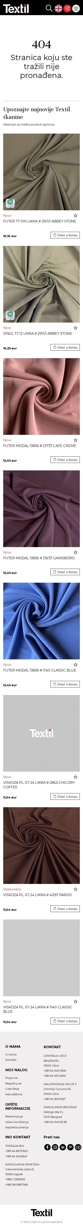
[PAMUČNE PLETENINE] (10, 203)
